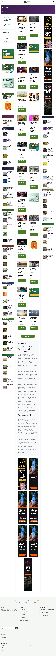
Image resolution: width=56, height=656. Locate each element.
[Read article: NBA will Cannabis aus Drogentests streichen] (34, 313)
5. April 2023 (33, 324)
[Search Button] (53, 1)
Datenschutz (45, 654)
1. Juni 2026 (33, 133)
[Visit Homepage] (27, 2)
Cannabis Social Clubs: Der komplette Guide (22, 100)
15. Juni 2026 (21, 106)
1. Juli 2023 (21, 301)
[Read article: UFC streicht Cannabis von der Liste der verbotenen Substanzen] (34, 264)
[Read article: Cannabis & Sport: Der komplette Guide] (22, 169)
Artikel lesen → (21, 38)
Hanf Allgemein (30, 645)
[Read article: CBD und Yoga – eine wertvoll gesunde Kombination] (22, 242)
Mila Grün (22, 251)
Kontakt (51, 654)
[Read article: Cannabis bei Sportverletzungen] (22, 218)
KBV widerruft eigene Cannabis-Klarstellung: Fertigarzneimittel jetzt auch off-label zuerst (46, 609)
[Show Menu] (2, 1)
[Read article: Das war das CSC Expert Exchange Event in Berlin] (34, 218)
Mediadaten (3, 634)
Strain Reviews (22, 614)
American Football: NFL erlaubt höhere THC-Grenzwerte (21, 200)
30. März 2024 (21, 252)
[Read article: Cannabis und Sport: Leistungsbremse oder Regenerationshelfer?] (22, 46)
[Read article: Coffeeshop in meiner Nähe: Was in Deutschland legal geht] (34, 70)
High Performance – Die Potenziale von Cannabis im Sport (21, 318)
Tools (2, 650)
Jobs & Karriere (3, 637)
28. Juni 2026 (21, 58)
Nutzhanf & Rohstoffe (23, 615)
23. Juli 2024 (33, 230)
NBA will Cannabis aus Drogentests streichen (33, 318)
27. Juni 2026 (21, 83)
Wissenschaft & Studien (24, 620)
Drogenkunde (3, 647)
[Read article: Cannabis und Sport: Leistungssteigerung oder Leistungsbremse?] (22, 144)
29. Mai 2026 (21, 157)
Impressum (40, 654)
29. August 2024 (22, 228)
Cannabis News (22, 609)
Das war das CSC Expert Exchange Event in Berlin (33, 223)
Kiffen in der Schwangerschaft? (43, 615)
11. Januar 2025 (22, 206)
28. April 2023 (21, 324)
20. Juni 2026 (33, 83)
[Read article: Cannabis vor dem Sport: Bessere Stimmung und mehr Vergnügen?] (22, 264)
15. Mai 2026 (21, 179)
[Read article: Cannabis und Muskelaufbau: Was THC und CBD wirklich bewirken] (34, 19)
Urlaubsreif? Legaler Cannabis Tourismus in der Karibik (21, 295)
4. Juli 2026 (33, 31)
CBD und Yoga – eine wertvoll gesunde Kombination (21, 248)
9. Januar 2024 (21, 276)
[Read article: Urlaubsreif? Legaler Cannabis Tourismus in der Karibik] (22, 289)
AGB (48, 654)
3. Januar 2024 (33, 278)
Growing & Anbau (23, 612)
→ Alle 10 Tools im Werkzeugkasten (7, 25)
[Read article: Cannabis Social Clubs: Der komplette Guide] (22, 94)
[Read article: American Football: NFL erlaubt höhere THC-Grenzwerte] (22, 194)
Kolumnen (2, 645)
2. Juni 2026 (21, 130)
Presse (54, 654)
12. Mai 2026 (33, 183)
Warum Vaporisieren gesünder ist (43, 612)
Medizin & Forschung (23, 611)
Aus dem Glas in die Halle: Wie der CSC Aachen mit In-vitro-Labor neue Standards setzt (33, 176)
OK (16, 628)
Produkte (29, 647)
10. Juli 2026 (21, 34)
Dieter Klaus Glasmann (32, 228)
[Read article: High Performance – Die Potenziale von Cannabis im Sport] (22, 313)
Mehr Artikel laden (28, 336)
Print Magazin (30, 648)
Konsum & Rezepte (23, 617)
